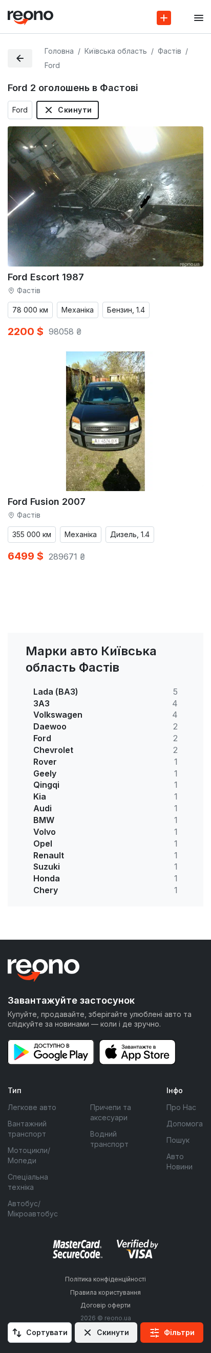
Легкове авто (32, 1107)
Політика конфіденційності (105, 1279)
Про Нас (181, 1107)
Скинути (75, 109)
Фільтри (179, 1332)
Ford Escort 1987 (46, 277)
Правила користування (105, 1292)
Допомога (184, 1123)
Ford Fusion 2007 (47, 501)
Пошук (177, 1140)
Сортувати (47, 1332)
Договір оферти (105, 1305)
